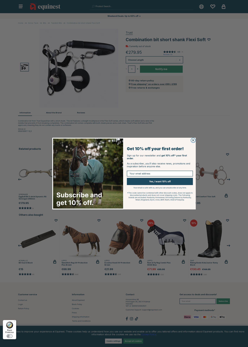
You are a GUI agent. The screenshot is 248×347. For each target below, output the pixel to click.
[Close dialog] (193, 140)
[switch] (9, 336)
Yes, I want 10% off (160, 181)
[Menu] (14, 321)
